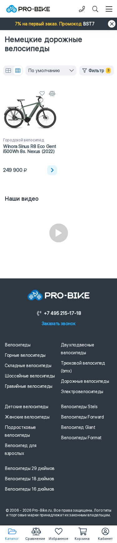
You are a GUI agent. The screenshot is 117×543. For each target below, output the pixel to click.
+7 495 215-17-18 (62, 313)
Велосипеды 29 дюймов (30, 468)
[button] (58, 24)
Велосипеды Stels (79, 406)
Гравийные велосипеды (28, 386)
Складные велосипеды (28, 365)
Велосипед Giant (78, 427)
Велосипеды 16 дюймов (29, 489)
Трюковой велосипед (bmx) (83, 367)
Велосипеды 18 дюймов (29, 478)
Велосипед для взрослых (20, 449)
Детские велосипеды (26, 406)
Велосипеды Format (81, 437)
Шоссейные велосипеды (30, 375)
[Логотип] (28, 9)
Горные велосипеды (25, 355)
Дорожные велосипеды (85, 381)
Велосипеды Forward (82, 416)
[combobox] (51, 71)
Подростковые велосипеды (20, 431)
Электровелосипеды (82, 391)
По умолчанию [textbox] (44, 70)
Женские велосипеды (27, 416)
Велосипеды (18, 344)
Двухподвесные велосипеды (77, 348)
